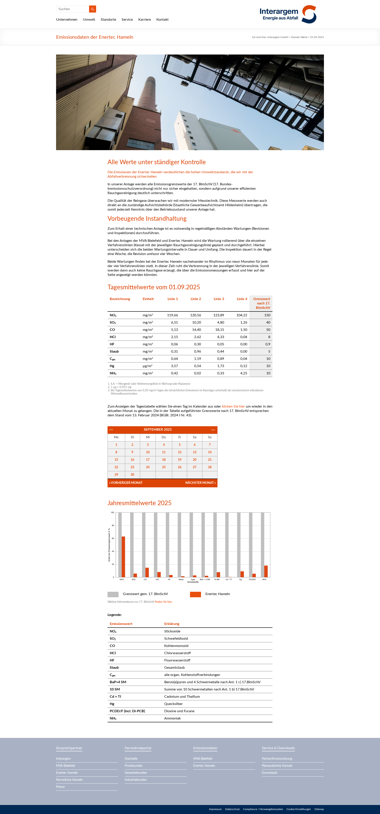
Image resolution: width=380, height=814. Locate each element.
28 (210, 467)
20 (194, 459)
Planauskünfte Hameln (277, 765)
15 (116, 459)
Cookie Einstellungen (299, 809)
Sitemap (319, 809)
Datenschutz (232, 809)
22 (116, 467)
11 (164, 452)
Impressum (215, 809)
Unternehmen (66, 19)
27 (194, 467)
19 (179, 459)
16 (132, 459)
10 (148, 452)
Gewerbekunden (136, 772)
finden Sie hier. (163, 602)
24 (148, 467)
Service (127, 19)
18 (164, 459)
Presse (60, 787)
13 (194, 452)
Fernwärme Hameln (69, 779)
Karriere (144, 19)
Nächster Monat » (200, 482)
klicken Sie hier (233, 406)
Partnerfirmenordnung (277, 758)
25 (164, 467)
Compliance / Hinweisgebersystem (263, 809)
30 (132, 474)
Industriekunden (136, 779)
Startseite (131, 758)
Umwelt (89, 19)
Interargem (63, 758)
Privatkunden (133, 765)
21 (210, 459)
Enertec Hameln (67, 772)
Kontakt (162, 19)
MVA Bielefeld (65, 765)
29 (116, 474)
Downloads (269, 772)
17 (148, 459)
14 (210, 452)
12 (179, 452)
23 (132, 467)
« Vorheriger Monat (125, 482)
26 (179, 467)
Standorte (108, 19)
